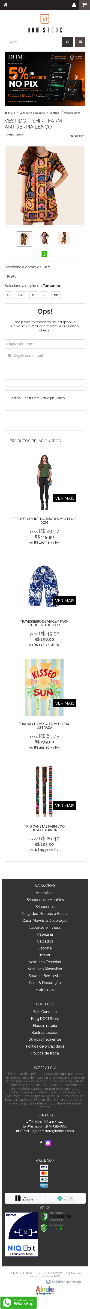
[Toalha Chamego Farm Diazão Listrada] (44, 705)
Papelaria (45, 934)
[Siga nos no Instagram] (48, 1143)
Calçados (45, 941)
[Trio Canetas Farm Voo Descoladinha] (44, 808)
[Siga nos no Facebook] (41, 1143)
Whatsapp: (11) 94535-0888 (46, 1126)
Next (75, 76)
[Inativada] (21, 1234)
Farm (82, 135)
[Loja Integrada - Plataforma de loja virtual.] (63, 1282)
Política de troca (45, 1053)
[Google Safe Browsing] (52, 1228)
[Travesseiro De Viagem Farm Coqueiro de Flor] (44, 603)
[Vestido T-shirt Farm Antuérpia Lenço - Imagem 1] (24, 238)
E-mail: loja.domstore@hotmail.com (46, 1131)
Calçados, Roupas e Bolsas (45, 913)
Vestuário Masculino (45, 969)
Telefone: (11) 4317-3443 (46, 1122)
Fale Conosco (45, 1012)
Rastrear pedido (45, 1032)
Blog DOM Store (45, 1018)
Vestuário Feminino (32, 112)
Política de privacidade (45, 1046)
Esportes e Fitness (45, 927)
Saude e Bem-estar (45, 976)
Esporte (45, 948)
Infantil (45, 955)
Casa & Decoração (45, 983)
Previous (15, 77)
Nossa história (45, 1025)
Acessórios (45, 893)
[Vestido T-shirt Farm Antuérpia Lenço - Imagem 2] (44, 238)
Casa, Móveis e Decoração (45, 920)
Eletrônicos (45, 989)
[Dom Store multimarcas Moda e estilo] (45, 23)
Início (11, 112)
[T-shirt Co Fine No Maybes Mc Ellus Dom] (44, 500)
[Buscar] (67, 42)
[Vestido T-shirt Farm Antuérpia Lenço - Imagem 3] (64, 238)
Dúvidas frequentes (45, 1039)
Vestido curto (72, 112)
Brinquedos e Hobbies (45, 900)
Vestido (54, 112)
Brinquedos (45, 907)
